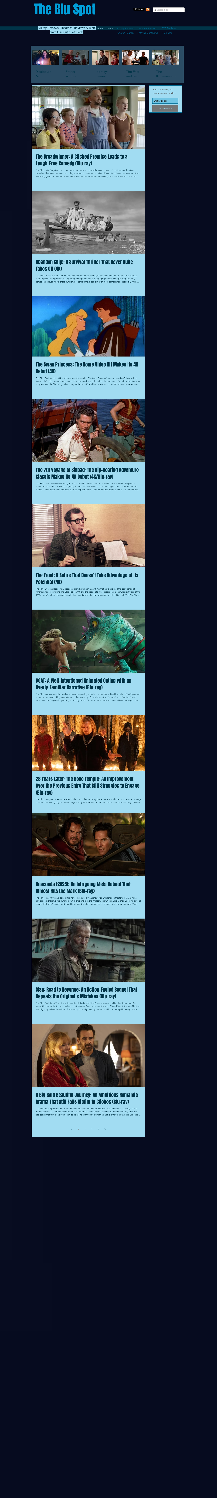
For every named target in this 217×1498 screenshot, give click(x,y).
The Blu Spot (64, 9)
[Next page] (105, 1129)
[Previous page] (72, 1129)
